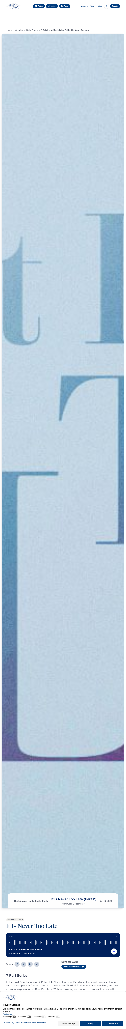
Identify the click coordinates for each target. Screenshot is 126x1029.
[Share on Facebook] (17, 964)
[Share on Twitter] (23, 964)
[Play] (114, 951)
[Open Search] (106, 6)
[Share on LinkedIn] (30, 964)
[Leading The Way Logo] (14, 6)
